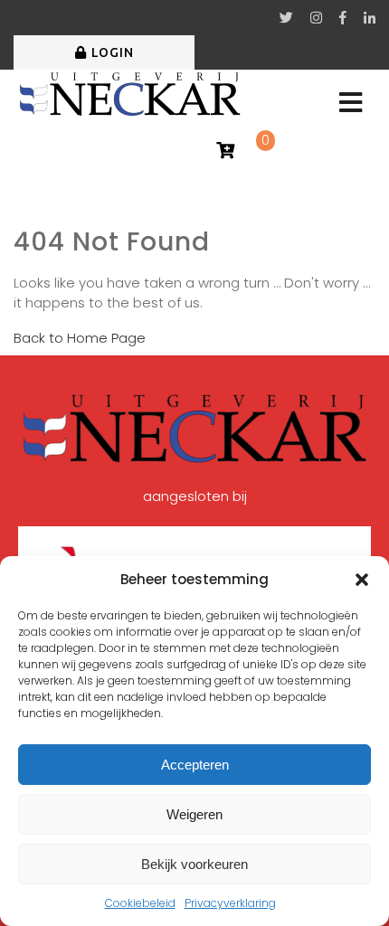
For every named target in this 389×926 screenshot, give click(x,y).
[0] (225, 151)
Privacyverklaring (230, 903)
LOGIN (112, 52)
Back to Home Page (80, 337)
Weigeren (194, 814)
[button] (362, 580)
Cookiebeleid (140, 903)
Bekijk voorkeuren (194, 864)
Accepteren (195, 764)
